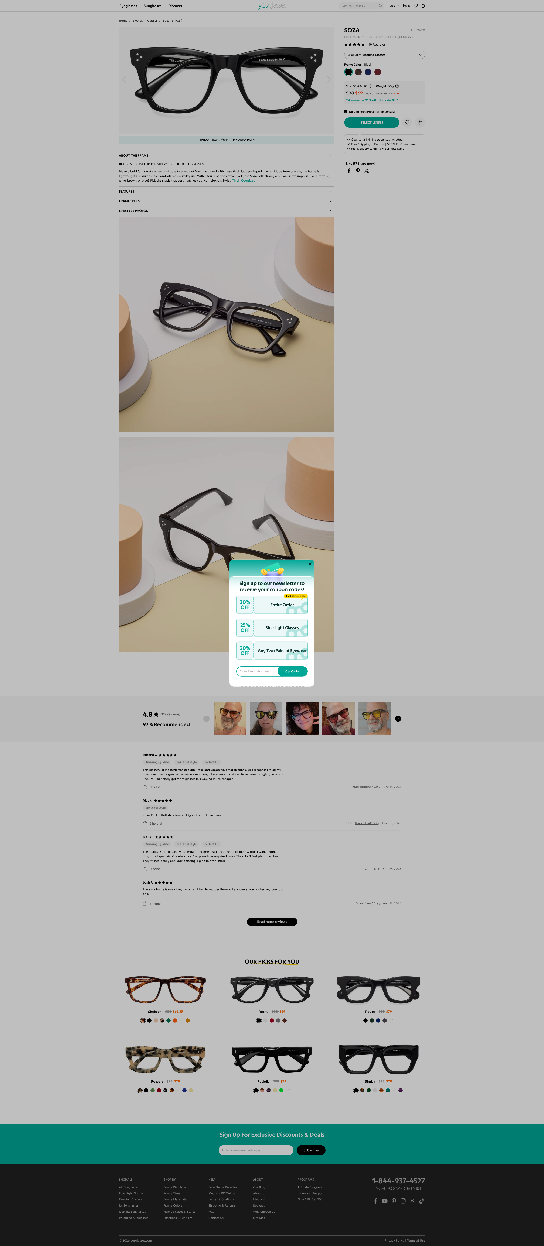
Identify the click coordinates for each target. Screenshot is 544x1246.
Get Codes (292, 671)
